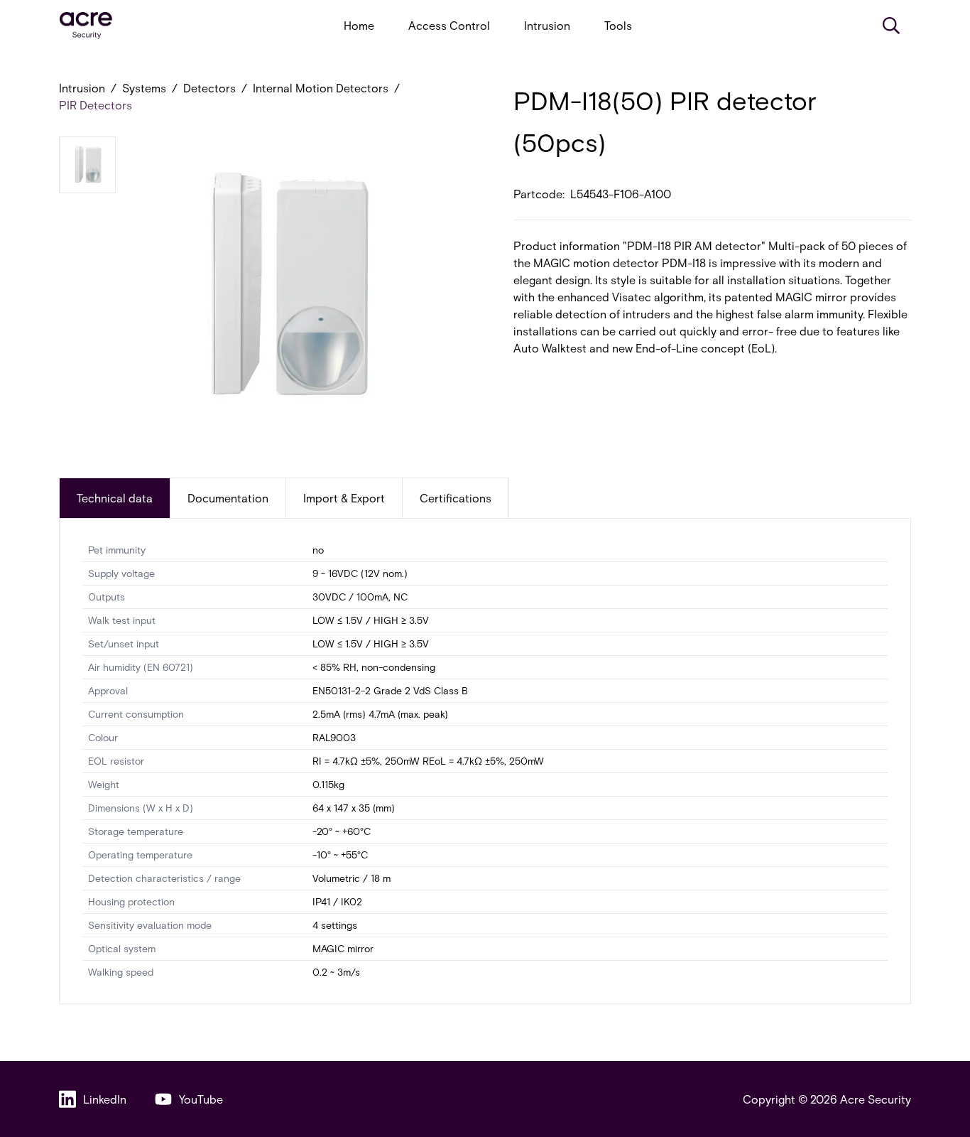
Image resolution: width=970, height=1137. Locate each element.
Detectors (209, 88)
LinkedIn (104, 1099)
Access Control (449, 25)
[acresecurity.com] (86, 26)
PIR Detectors (95, 105)
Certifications (455, 498)
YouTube (201, 1099)
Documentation (227, 498)
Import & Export (344, 498)
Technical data (115, 498)
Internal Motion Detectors (320, 88)
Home (359, 25)
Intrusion (547, 25)
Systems (144, 88)
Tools (618, 25)
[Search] (891, 25)
